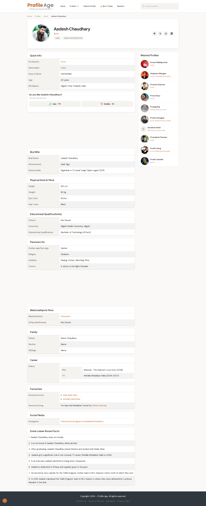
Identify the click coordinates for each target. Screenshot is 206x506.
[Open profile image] (41, 33)
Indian (63, 67)
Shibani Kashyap (99, 405)
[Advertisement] (81, 130)
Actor (46, 16)
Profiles (38, 16)
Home (29, 16)
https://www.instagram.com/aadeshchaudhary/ (82, 421)
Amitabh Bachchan (71, 399)
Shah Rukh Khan (70, 395)
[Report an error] (4, 500)
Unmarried (65, 316)
